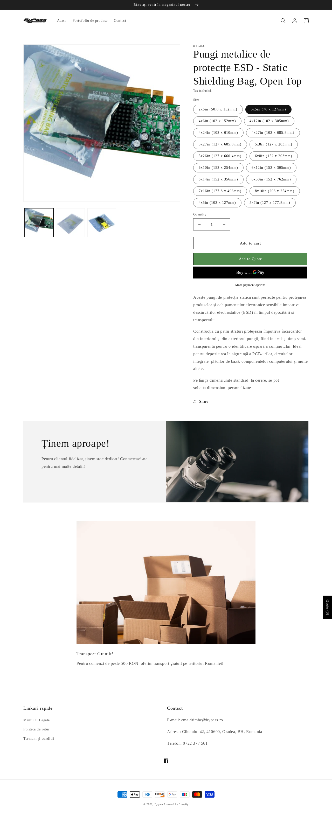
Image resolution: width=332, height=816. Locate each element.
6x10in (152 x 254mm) (218, 168)
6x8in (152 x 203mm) (273, 156)
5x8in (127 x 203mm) (273, 144)
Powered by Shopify (176, 804)
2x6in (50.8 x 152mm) (218, 109)
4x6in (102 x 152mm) (217, 121)
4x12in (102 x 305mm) (269, 121)
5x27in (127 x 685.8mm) (220, 144)
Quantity (199, 214)
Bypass (159, 804)
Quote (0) (327, 607)
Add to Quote (250, 259)
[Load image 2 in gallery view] (70, 222)
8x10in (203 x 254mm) (274, 191)
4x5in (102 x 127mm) (217, 203)
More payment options (250, 285)
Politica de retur (36, 729)
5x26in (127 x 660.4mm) (220, 156)
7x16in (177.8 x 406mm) (220, 191)
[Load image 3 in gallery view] (101, 222)
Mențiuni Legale (36, 720)
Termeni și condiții (38, 739)
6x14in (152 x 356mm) (218, 179)
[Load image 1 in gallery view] (39, 222)
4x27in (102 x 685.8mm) (273, 133)
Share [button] (203, 401)
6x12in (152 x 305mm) (271, 168)
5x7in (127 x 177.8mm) (270, 203)
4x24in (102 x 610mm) (218, 133)
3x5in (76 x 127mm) (268, 109)
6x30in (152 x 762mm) (271, 179)
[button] (283, 20)
